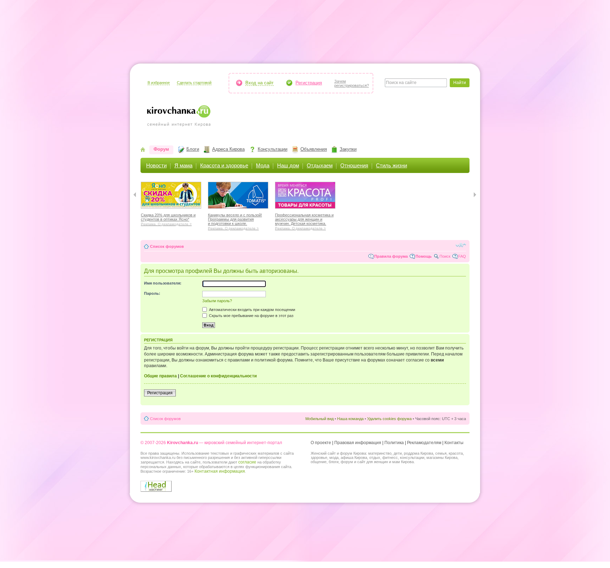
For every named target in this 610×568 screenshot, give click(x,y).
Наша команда (350, 419)
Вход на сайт (259, 82)
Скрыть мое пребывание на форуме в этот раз (250, 315)
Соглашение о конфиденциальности (218, 375)
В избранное (159, 82)
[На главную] (142, 150)
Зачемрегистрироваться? (351, 83)
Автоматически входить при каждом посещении (251, 309)
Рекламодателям (424, 442)
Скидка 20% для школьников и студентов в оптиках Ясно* (168, 218)
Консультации (272, 149)
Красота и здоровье (224, 165)
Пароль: (152, 293)
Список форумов (167, 246)
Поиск (444, 256)
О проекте (321, 442)
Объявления (313, 149)
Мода (262, 165)
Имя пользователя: (162, 283)
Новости (156, 165)
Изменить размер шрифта (461, 245)
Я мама (183, 165)
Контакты (454, 442)
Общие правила (160, 375)
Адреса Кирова (228, 149)
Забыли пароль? (217, 301)
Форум (161, 149)
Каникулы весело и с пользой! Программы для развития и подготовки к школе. (235, 220)
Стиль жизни (391, 165)
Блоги (192, 149)
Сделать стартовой (194, 82)
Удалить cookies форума (389, 419)
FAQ (462, 256)
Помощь (423, 256)
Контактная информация (220, 471)
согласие (247, 462)
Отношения (354, 165)
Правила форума (391, 256)
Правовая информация (357, 442)
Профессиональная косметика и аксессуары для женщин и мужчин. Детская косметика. (304, 220)
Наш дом (288, 165)
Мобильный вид (319, 419)
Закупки (348, 149)
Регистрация (308, 82)
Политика (394, 442)
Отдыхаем (320, 165)
